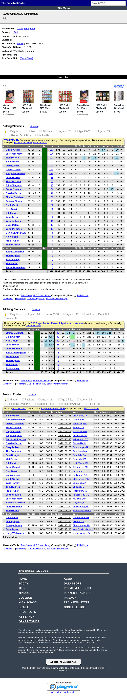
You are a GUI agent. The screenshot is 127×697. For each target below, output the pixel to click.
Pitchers (47, 131)
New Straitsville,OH (83, 529)
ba (40, 146)
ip (93, 329)
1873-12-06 (64, 533)
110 (51, 173)
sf (121, 146)
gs (63, 329)
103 (51, 169)
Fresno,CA (78, 427)
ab (59, 146)
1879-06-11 (64, 419)
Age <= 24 (65, 131)
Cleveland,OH (80, 415)
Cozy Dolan (12, 225)
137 (51, 149)
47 (52, 185)
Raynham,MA (80, 451)
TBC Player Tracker (40, 323)
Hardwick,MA (79, 498)
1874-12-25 (64, 502)
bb (104, 146)
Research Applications (62, 323)
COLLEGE (25, 597)
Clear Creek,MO (81, 479)
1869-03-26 (64, 498)
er (110, 329)
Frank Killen (12, 240)
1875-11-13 (64, 494)
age (28, 146)
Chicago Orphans (26, 28)
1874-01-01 (64, 471)
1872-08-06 (64, 510)
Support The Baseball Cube (63, 662)
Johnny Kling (13, 221)
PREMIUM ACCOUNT (77, 588)
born (60, 412)
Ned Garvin (12, 209)
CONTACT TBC (74, 607)
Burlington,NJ (80, 475)
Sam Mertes (12, 157)
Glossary (34, 126)
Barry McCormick (15, 173)
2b (76, 146)
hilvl (96, 412)
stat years (118, 412)
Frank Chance (13, 189)
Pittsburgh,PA (80, 490)
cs (98, 146)
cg (68, 329)
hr (84, 146)
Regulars (15, 131)
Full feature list (40, 143)
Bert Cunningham (16, 232)
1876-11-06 (64, 475)
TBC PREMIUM (12, 140)
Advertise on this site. (63, 692)
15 (52, 221)
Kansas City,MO (81, 494)
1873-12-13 (64, 529)
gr (77, 329)
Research (20, 298)
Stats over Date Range (56, 298)
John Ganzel (13, 177)
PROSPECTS (27, 612)
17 (52, 229)
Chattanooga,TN (81, 525)
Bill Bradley (12, 161)
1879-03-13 (64, 459)
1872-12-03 (64, 447)
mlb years (105, 412)
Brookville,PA (79, 459)
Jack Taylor (12, 217)
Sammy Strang (14, 201)
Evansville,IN (79, 443)
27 (52, 201)
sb (95, 146)
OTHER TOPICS (29, 621)
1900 (15, 32)
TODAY (23, 583)
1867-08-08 (64, 431)
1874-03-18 (64, 423)
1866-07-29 (64, 455)
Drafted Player (46, 403)
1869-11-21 (64, 435)
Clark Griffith (13, 205)
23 (52, 213)
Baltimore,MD (80, 431)
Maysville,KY (79, 502)
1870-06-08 (64, 451)
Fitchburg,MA (80, 423)
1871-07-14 (64, 517)
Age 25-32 (84, 131)
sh (117, 146)
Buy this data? (19, 408)
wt (47, 412)
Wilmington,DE (80, 439)
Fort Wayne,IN (80, 463)
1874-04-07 (64, 467)
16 (58, 348)
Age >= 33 (104, 131)
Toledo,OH (78, 419)
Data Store (26, 295)
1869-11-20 (64, 479)
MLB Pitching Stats (36, 384)
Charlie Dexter (14, 193)
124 (51, 153)
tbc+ (44, 146)
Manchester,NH (81, 517)
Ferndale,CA (79, 455)
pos (33, 146)
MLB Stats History (42, 295)
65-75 (20, 43)
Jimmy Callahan (15, 197)
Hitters (31, 131)
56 (52, 189)
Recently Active (71, 403)
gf (80, 329)
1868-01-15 (64, 506)
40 (52, 193)
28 (52, 217)
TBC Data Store (91, 408)
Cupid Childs (13, 149)
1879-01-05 (64, 483)
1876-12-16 (64, 525)
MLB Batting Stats (35, 298)
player (9, 146)
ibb (124, 146)
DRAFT (23, 607)
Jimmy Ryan (13, 165)
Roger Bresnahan (15, 267)
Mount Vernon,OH (82, 533)
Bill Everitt (11, 213)
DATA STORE (73, 583)
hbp (111, 146)
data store (79, 323)
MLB (22, 588)
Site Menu (63, 8)
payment (57, 668)
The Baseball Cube (13, 3)
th (33, 329)
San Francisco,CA (82, 510)
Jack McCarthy (14, 153)
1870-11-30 (64, 490)
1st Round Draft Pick (19, 135)
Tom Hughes (13, 255)
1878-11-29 (64, 486)
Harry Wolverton (15, 251)
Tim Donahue (13, 181)
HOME (23, 578)
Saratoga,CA (79, 483)
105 (51, 165)
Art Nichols (12, 236)
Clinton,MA (78, 521)
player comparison (23, 143)
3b (80, 146)
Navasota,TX (79, 471)
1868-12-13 (64, 463)
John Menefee (14, 229)
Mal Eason (12, 263)
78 (52, 177)
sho (73, 329)
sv (83, 329)
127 (51, 157)
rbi (89, 146)
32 (52, 197)
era (52, 329)
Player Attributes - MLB (53, 408)
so (107, 146)
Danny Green (13, 169)
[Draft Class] (26, 58)
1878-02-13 (64, 415)
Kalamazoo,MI (80, 467)
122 (51, 161)
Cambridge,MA (80, 447)
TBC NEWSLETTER (77, 602)
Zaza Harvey (13, 259)
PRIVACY (70, 597)
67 (52, 181)
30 (52, 205)
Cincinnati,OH (80, 435)
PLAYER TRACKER (77, 593)
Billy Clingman (14, 185)
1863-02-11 (64, 521)
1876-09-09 (64, 427)
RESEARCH (27, 616)
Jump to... (63, 77)
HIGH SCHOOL (28, 602)
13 (52, 225)
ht (40, 412)
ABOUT (69, 578)
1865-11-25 (64, 439)
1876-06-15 (64, 443)
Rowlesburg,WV (81, 506)
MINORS (24, 593)
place (75, 412)
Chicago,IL (78, 486)
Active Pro (44, 135)
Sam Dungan (13, 244)
